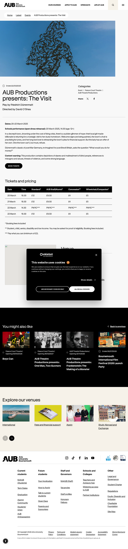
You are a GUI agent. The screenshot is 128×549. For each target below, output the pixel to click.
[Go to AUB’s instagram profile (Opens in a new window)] (67, 458)
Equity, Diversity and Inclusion (116, 497)
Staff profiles (66, 494)
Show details (86, 280)
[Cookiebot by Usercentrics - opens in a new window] (42, 255)
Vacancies (65, 487)
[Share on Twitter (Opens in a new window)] (87, 99)
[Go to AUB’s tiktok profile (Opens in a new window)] (73, 458)
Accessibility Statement (103, 533)
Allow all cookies (82, 289)
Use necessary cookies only (52, 289)
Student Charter (115, 484)
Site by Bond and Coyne (118, 533)
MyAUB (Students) (22, 481)
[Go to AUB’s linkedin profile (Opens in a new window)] (86, 458)
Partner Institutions (91, 495)
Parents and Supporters (43, 507)
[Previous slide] (5, 438)
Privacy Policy (51, 533)
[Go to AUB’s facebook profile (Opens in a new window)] (79, 458)
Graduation (23, 494)
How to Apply (44, 487)
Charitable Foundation (113, 504)
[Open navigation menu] (123, 5)
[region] (58, 201)
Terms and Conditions (61, 533)
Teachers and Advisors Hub (89, 481)
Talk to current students (44, 494)
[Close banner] (96, 255)
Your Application (45, 481)
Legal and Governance (113, 478)
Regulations (113, 491)
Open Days (43, 501)
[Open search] (113, 5)
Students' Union (22, 508)
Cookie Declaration (90, 533)
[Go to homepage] (22, 459)
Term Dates (23, 488)
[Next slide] (11, 438)
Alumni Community (23, 501)
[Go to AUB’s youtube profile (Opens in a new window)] (93, 458)
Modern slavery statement (76, 533)
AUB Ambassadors (24, 515)
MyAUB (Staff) (67, 481)
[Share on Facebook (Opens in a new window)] (94, 99)
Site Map (112, 511)
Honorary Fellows (65, 500)
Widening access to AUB (90, 488)
